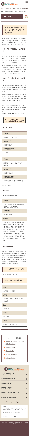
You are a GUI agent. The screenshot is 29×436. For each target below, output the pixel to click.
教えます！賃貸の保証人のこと (10, 392)
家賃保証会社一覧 (10, 347)
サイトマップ (19, 402)
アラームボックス (10, 358)
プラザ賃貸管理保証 (11, 354)
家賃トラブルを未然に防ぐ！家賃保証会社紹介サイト (15, 422)
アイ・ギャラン (10, 351)
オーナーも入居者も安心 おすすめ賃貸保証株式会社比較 (13, 120)
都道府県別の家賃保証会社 (8, 397)
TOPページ (9, 402)
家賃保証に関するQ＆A (7, 388)
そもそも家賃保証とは (7, 374)
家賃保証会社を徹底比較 (8, 378)
